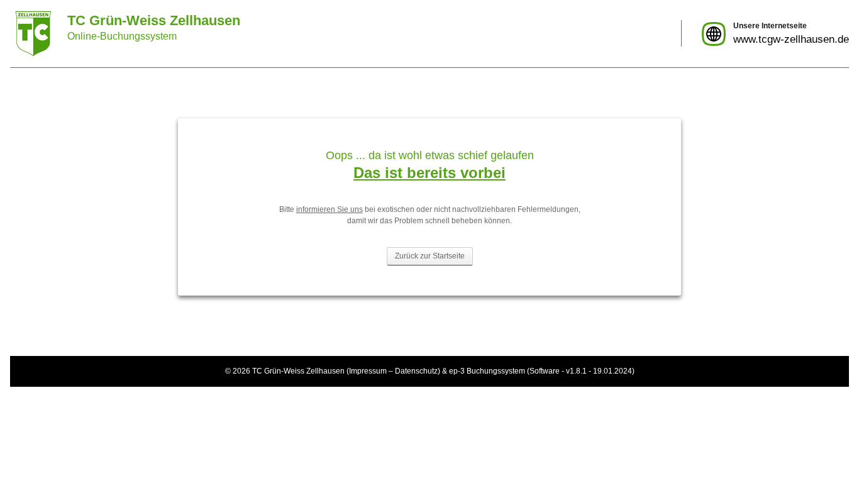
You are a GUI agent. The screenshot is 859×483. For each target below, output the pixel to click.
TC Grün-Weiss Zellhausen (298, 371)
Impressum (368, 371)
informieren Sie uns (329, 209)
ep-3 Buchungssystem (487, 371)
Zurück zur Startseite (430, 256)
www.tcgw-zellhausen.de (791, 39)
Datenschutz (416, 371)
